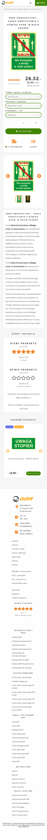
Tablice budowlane (18, 742)
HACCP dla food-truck (19, 815)
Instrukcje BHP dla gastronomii (23, 664)
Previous (7, 450)
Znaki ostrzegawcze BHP (20, 746)
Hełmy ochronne (18, 787)
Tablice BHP (16, 726)
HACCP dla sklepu (18, 807)
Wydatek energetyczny (20, 681)
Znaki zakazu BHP (18, 749)
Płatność (15, 545)
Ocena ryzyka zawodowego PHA (23, 699)
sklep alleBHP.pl (23, 827)
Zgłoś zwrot (16, 557)
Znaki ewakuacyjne (18, 734)
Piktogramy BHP (17, 730)
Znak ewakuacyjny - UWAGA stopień (23, 459)
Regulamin (15, 594)
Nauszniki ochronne (19, 783)
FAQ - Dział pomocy (19, 579)
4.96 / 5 (23, 613)
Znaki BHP (15, 722)
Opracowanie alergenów (20, 803)
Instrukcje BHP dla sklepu (20, 660)
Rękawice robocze (18, 779)
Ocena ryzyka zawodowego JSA (23, 703)
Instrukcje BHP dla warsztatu (22, 668)
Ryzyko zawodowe (23, 673)
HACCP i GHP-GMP (23, 791)
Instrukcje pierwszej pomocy (22, 649)
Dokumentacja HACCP (20, 795)
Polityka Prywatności (19, 598)
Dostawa (15, 541)
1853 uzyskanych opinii (23, 615)
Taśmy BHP (16, 761)
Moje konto (16, 590)
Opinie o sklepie (23, 603)
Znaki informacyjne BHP (20, 754)
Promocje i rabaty (18, 549)
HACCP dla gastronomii (20, 811)
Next (40, 450)
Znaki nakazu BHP (18, 757)
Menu (30, 3)
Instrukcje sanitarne (18, 645)
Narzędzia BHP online (19, 583)
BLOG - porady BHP (18, 575)
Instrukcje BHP (17, 637)
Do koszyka (24, 131)
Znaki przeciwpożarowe (20, 738)
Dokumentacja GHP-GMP (20, 799)
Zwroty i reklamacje (19, 553)
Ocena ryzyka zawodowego (22, 677)
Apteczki (15, 775)
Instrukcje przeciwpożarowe (21, 641)
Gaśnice (14, 771)
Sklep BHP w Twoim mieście (21, 571)
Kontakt (14, 565)
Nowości (15, 561)
